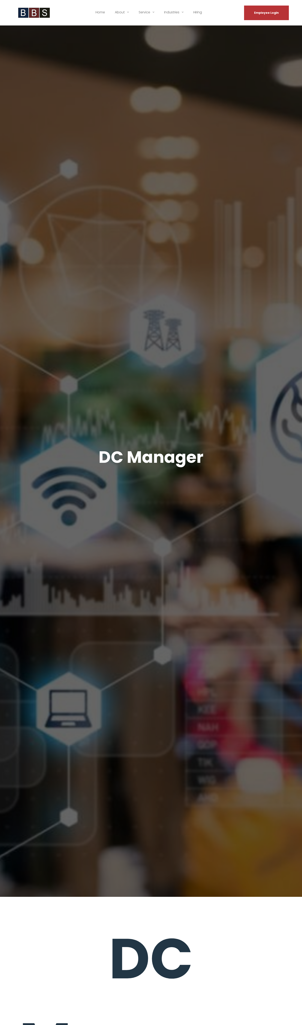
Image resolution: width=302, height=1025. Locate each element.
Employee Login (266, 13)
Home (100, 12)
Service (145, 12)
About (120, 12)
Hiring (197, 12)
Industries (172, 12)
